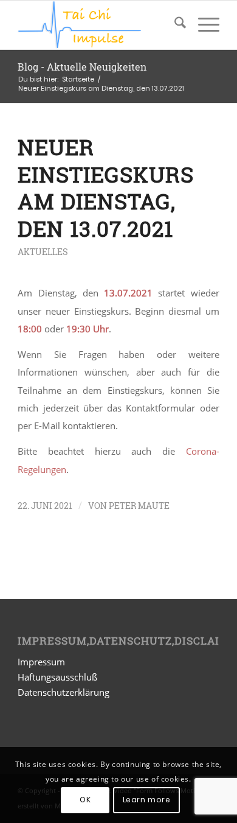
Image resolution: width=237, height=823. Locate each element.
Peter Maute (139, 505)
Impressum (41, 662)
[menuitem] (174, 25)
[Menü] (202, 25)
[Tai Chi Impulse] (98, 25)
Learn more (147, 799)
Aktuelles (43, 252)
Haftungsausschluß (57, 677)
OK (85, 799)
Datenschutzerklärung (63, 692)
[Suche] (174, 25)
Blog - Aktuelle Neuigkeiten (82, 66)
